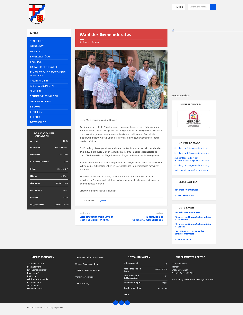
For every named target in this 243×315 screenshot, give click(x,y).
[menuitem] (49, 41)
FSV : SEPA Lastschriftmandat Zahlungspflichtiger (189, 233)
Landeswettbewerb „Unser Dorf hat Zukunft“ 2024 (96, 218)
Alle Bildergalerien (184, 195)
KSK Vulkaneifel (34, 282)
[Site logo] (37, 23)
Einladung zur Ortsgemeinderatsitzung (147, 218)
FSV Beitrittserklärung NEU (188, 212)
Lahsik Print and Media (37, 279)
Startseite (84, 42)
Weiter (159, 213)
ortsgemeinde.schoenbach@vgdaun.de (195, 279)
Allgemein (102, 200)
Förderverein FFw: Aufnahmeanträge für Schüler (193, 226)
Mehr (126, 294)
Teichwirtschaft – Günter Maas (89, 257)
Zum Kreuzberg (82, 283)
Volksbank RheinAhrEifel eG (87, 270)
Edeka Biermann (34, 267)
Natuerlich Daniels (35, 289)
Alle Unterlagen (183, 239)
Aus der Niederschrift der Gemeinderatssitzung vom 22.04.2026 (192, 159)
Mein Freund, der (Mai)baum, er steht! (191, 170)
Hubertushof (33, 273)
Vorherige (85, 213)
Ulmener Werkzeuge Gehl (86, 264)
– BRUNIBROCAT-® (35, 264)
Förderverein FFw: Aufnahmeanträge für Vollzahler (193, 218)
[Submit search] (213, 7)
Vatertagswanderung (186, 190)
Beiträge (95, 42)
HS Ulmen (31, 276)
